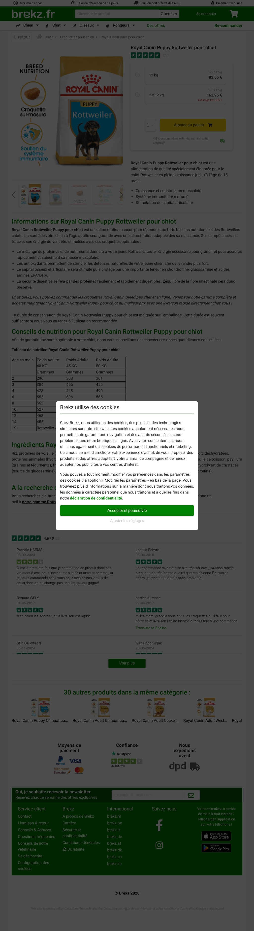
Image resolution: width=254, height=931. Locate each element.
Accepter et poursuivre (127, 510)
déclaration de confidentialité (96, 498)
